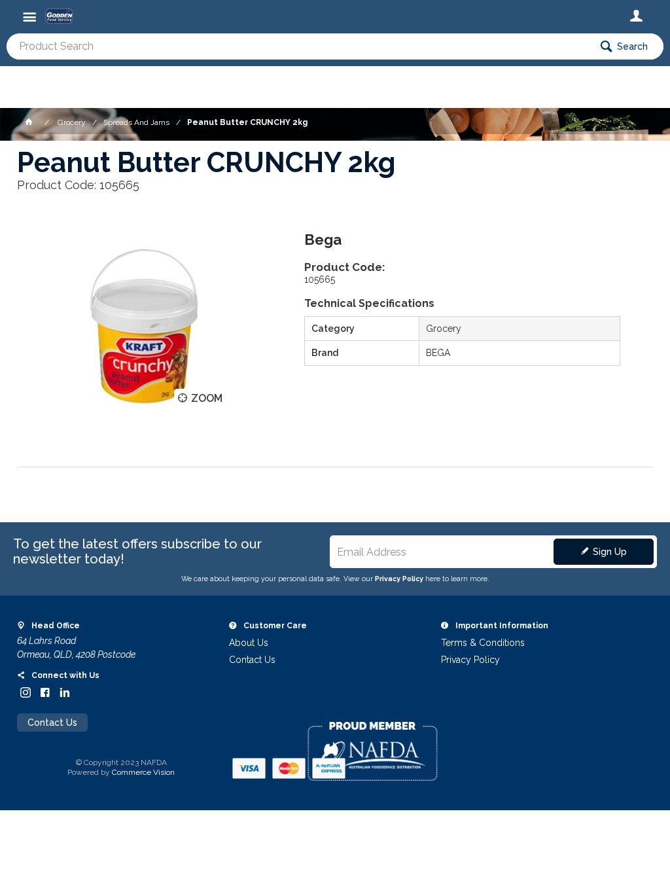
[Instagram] (25, 692)
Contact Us (52, 722)
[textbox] (298, 46)
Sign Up (610, 551)
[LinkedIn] (64, 692)
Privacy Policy (399, 578)
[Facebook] (45, 692)
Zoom (206, 398)
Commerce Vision (143, 772)
